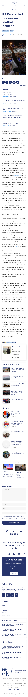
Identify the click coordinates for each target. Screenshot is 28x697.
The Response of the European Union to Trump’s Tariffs (17, 423)
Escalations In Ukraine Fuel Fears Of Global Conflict (17, 392)
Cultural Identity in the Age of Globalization (11, 653)
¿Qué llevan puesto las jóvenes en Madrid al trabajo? (13, 625)
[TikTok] (24, 554)
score (7, 196)
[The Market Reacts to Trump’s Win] (6, 401)
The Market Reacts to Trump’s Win (17, 400)
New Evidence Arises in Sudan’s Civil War (17, 432)
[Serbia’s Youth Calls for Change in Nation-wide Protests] (6, 369)
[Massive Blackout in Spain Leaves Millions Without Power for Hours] (6, 444)
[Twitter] (6, 82)
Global (8, 342)
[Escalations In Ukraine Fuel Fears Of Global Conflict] (6, 392)
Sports (14, 342)
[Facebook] (3, 82)
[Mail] (19, 554)
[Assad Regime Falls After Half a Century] (6, 385)
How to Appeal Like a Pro (10, 123)
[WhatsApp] (14, 82)
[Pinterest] (10, 82)
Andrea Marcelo (7, 111)
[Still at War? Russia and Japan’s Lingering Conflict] (6, 414)
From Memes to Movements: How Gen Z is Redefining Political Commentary (13, 647)
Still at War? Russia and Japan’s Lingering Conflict (12, 93)
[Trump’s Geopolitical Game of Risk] (6, 377)
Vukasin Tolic (7, 35)
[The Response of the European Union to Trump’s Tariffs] (6, 424)
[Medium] (18, 356)
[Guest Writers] (14, 566)
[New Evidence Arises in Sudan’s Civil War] (6, 434)
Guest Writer (6, 125)
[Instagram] (12, 356)
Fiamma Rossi (6, 119)
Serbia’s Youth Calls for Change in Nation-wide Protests (17, 369)
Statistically (17, 175)
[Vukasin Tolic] (7, 352)
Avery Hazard (6, 96)
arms (16, 246)
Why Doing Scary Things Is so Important (11, 658)
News (11, 30)
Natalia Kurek (6, 103)
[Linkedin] (17, 82)
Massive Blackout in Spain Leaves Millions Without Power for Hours (12, 116)
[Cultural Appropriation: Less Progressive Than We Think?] (6, 454)
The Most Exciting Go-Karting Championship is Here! (20, 476)
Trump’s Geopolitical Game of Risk (17, 377)
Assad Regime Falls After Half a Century (18, 384)
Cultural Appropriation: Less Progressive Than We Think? (17, 453)
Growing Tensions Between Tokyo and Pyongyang (8, 474)
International (5, 30)
